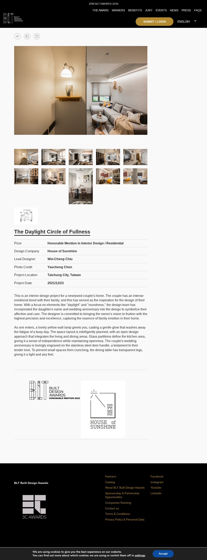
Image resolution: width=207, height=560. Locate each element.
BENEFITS (135, 10)
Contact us (112, 508)
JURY (148, 10)
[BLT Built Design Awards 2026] (28, 17)
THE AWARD (100, 10)
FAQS (198, 10)
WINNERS (118, 10)
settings (140, 555)
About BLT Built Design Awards (125, 487)
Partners (110, 476)
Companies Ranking (118, 502)
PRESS (186, 10)
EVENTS (161, 10)
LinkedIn (156, 493)
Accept (163, 554)
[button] (17, 36)
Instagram (157, 482)
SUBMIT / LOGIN (154, 21)
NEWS (174, 10)
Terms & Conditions (117, 513)
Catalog (110, 482)
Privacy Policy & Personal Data (124, 519)
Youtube (156, 487)
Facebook (157, 476)
